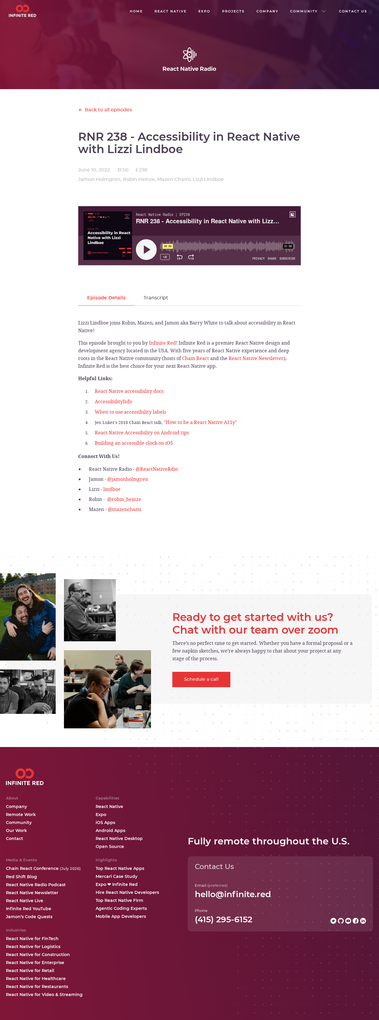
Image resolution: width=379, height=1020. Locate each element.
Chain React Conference (43, 868)
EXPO (204, 11)
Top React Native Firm (119, 900)
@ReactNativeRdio (157, 469)
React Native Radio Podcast (36, 884)
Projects (233, 11)
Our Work (16, 830)
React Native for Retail (30, 970)
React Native (109, 806)
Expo (101, 814)
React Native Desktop (119, 838)
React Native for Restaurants (37, 986)
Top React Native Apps (120, 868)
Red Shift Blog (21, 876)
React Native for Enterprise (35, 962)
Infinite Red (162, 343)
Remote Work (21, 814)
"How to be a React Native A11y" (200, 422)
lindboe (112, 489)
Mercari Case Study (116, 876)
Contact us (353, 11)
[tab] (106, 298)
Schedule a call (201, 679)
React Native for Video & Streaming (44, 994)
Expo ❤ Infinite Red (117, 884)
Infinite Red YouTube (28, 908)
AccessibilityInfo (113, 401)
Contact (14, 838)
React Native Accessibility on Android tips (142, 432)
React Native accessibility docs (129, 391)
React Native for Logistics (33, 946)
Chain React (195, 358)
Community (19, 822)
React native (171, 11)
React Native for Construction (38, 954)
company (267, 11)
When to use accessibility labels (130, 412)
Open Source (110, 846)
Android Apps (110, 830)
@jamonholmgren (127, 479)
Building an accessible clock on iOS (134, 443)
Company (16, 806)
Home (136, 11)
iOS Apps (105, 822)
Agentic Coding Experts (121, 908)
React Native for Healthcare (36, 978)
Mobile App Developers (121, 916)
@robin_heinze (124, 499)
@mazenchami (124, 509)
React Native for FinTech (32, 938)
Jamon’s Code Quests (29, 916)
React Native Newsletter (256, 358)
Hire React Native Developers (127, 892)
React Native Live (24, 900)
